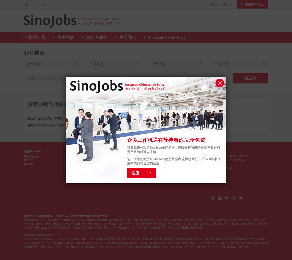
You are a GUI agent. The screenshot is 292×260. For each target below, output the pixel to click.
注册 (135, 173)
